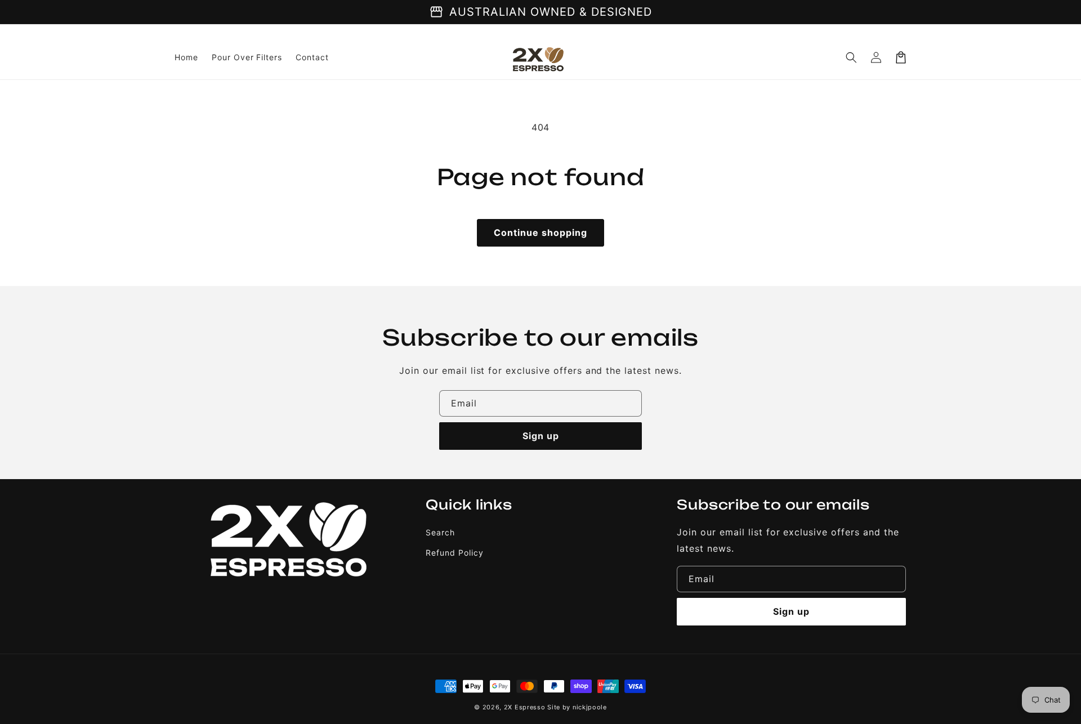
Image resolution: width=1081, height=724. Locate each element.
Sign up (540, 435)
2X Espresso (525, 707)
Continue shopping (540, 232)
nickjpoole (590, 707)
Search (440, 532)
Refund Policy (454, 552)
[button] (851, 57)
